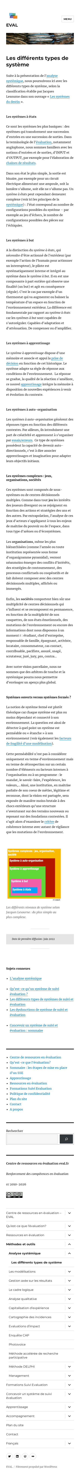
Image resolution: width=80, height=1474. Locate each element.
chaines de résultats (21, 163)
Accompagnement (20, 1416)
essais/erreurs (22, 440)
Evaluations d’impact (24, 1326)
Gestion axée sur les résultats (30, 1280)
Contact (15, 1104)
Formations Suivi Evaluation (31, 1088)
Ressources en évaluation (28, 1083)
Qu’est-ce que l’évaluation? (30, 1062)
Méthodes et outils (20, 1244)
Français (12, 1443)
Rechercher (14, 1131)
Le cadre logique (21, 1290)
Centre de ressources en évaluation (35, 1057)
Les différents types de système (36, 1262)
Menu (68, 18)
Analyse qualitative (23, 1299)
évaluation (44, 142)
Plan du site (18, 1099)
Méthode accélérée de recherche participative (33, 1355)
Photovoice (17, 1344)
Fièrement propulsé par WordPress (36, 1466)
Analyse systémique (25, 1253)
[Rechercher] (66, 1139)
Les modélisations (22, 1271)
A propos (16, 1109)
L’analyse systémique (26, 978)
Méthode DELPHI (22, 1366)
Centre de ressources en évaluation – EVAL (33, 1215)
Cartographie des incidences (30, 1317)
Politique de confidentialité (30, 1094)
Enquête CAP (19, 1335)
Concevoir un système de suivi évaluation (29, 1396)
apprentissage (31, 384)
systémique (14, 204)
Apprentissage (20, 1078)
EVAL (12, 25)
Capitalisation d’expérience (29, 1308)
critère (49, 821)
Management (19, 1375)
